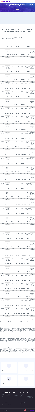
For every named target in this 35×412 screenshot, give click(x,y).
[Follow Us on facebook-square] (5, 404)
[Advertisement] (17, 18)
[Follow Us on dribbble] (8, 404)
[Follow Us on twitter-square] (2, 404)
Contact (15, 398)
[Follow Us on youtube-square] (10, 404)
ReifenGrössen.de (29, 396)
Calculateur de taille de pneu (16, 396)
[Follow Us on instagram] (2, 405)
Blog (14, 397)
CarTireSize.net (29, 395)
